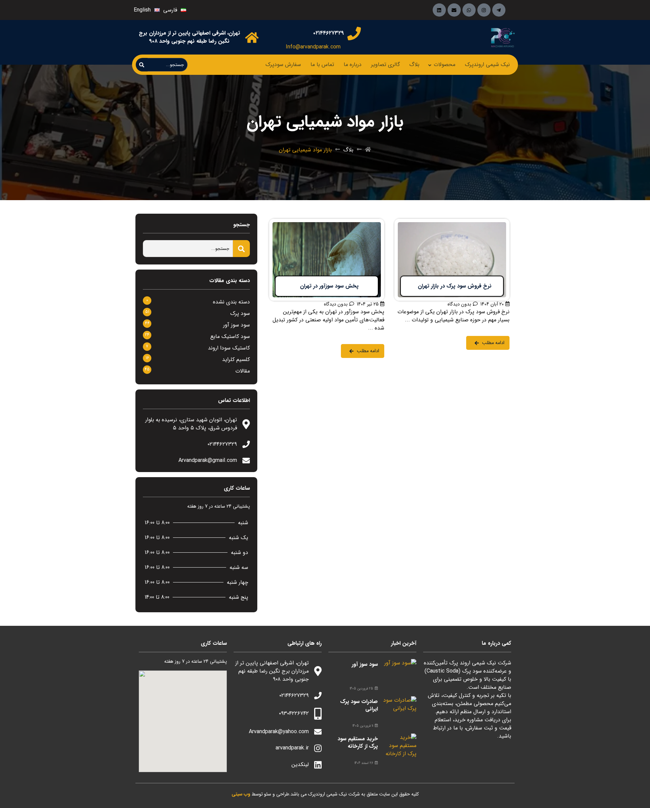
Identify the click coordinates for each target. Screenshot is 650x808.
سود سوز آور (236, 325)
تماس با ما (322, 64)
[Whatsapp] (469, 10)
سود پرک (240, 313)
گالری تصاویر (385, 64)
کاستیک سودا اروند (229, 348)
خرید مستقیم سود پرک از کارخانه (358, 742)
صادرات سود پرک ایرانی (359, 705)
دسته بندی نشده (231, 302)
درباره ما (353, 64)
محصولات (444, 64)
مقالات (242, 371)
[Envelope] (454, 10)
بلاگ (414, 64)
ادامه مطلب (496, 223)
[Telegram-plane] (498, 10)
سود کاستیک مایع (230, 336)
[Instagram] (484, 10)
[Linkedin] (439, 10)
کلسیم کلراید (236, 359)
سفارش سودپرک (283, 64)
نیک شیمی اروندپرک (487, 64)
